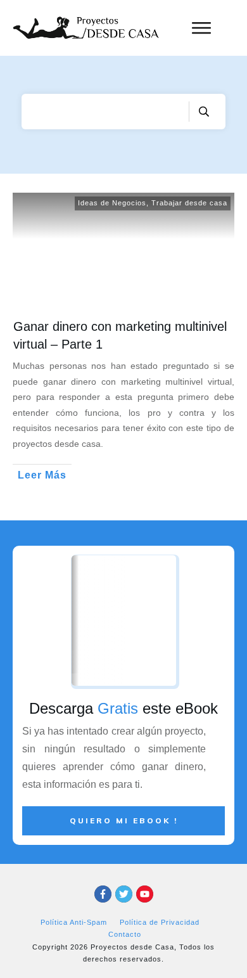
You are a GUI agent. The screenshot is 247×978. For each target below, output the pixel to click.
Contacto (124, 934)
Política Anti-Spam (74, 922)
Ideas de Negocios (112, 203)
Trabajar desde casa (189, 203)
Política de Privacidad (160, 922)
